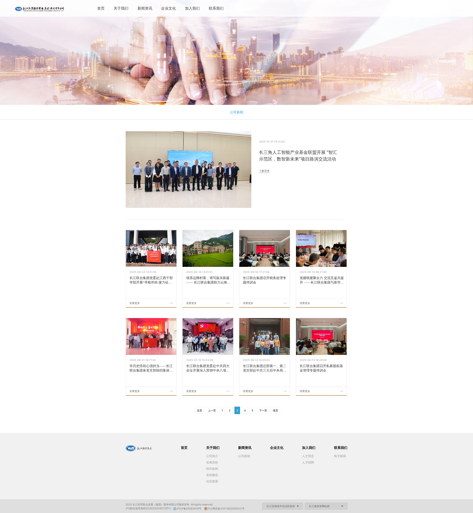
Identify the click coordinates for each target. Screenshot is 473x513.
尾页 (275, 410)
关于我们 (121, 8)
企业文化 (168, 8)
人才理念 (308, 456)
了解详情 (264, 170)
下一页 (263, 410)
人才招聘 (308, 462)
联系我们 (216, 8)
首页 (101, 8)
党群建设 (212, 475)
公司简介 (212, 456)
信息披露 (212, 481)
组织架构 (212, 468)
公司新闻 (236, 112)
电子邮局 (340, 456)
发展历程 (212, 462)
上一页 (212, 410)
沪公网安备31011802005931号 (225, 508)
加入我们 (192, 8)
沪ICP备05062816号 (189, 508)
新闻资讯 (144, 8)
